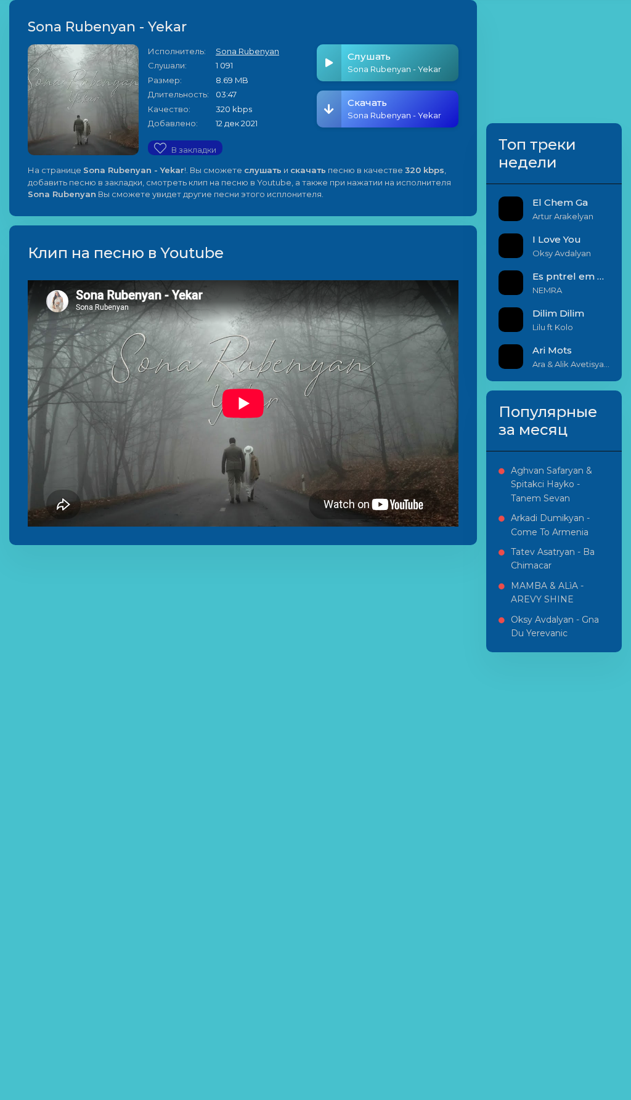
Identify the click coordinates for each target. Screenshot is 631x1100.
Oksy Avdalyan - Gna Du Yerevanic (555, 626)
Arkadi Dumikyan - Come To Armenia (550, 524)
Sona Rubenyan (247, 51)
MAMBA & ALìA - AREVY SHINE (547, 592)
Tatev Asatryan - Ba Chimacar (553, 558)
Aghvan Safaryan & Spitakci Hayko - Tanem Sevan (551, 484)
